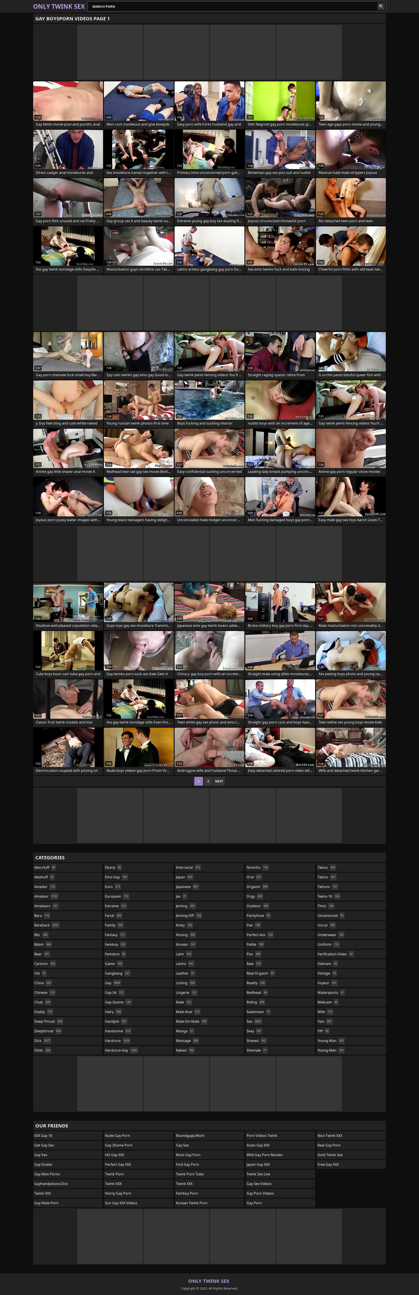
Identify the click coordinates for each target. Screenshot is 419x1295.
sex (254, 1021)
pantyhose (258, 915)
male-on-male (191, 1021)
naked (185, 1050)
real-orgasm (260, 973)
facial (113, 915)
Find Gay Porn (187, 1164)
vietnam (327, 963)
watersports (331, 992)
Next (219, 781)
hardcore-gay (121, 1050)
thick (325, 906)
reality (256, 982)
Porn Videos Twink (262, 1135)
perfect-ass (260, 934)
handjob (115, 1021)
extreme (115, 906)
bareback (46, 925)
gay (112, 982)
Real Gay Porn (329, 1145)
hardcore (117, 1040)
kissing (185, 934)
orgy (254, 896)
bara (41, 915)
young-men (331, 1050)
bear (41, 954)
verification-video (335, 954)
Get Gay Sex (44, 1145)
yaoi (324, 1021)
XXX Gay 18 (43, 1135)
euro (112, 886)
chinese (44, 992)
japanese (187, 886)
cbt (40, 973)
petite (255, 944)
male (183, 1002)
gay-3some (118, 1002)
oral (254, 877)
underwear (330, 934)
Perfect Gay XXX (118, 1164)
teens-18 (328, 896)
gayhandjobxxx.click (51, 1183)
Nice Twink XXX (330, 1135)
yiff (323, 1031)
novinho (257, 867)
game (113, 963)
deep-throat (48, 1021)
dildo (42, 1050)
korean (185, 944)
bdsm (42, 944)
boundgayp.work (190, 1135)
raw (254, 963)
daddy (43, 1011)
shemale (256, 1050)
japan (184, 877)
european (116, 896)
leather (185, 973)
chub (42, 1002)
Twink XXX (42, 1193)
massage (187, 1040)
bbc (41, 934)
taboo (326, 867)
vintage (327, 973)
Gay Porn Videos (260, 1193)
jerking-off (188, 915)
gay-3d (114, 992)
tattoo (326, 877)
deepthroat (47, 1031)
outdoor (257, 906)
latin (183, 954)
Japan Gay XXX (258, 1164)
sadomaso (258, 1011)
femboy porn (187, 1193)
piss (253, 954)
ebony (113, 867)
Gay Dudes (43, 1164)
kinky (184, 925)
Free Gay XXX (328, 1164)
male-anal (187, 1011)
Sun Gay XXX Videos (121, 1203)
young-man (331, 1040)
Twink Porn (114, 1174)
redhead (257, 992)
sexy (254, 1031)
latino (184, 963)
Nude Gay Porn (117, 1135)
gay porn (254, 1203)
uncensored (330, 915)
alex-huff (44, 867)
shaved (256, 1040)
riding (255, 1002)
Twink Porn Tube (190, 1174)
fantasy (115, 934)
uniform (328, 944)
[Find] (381, 6)
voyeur (327, 982)
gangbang (117, 973)
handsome (117, 1031)
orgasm (257, 886)
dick (42, 1040)
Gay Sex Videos (259, 1183)
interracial (188, 867)
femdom (115, 954)
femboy (115, 944)
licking (185, 982)
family (114, 925)
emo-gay (116, 877)
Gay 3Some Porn (118, 1145)
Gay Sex (40, 1154)
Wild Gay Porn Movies (265, 1154)
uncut (326, 925)
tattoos (327, 886)
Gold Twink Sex (330, 1154)
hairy (113, 1011)
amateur (45, 896)
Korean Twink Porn (192, 1203)
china (42, 982)
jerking (185, 906)
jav (181, 896)
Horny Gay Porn (118, 1193)
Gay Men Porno (47, 1174)
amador (44, 886)
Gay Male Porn (46, 1203)
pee (253, 925)
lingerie (186, 992)
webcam (328, 1002)
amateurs (46, 906)
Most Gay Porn (188, 1154)
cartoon (44, 963)
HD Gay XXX (114, 1154)
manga (184, 1031)
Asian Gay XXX (258, 1145)
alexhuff (43, 877)
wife (325, 1011)
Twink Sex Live (258, 1174)
